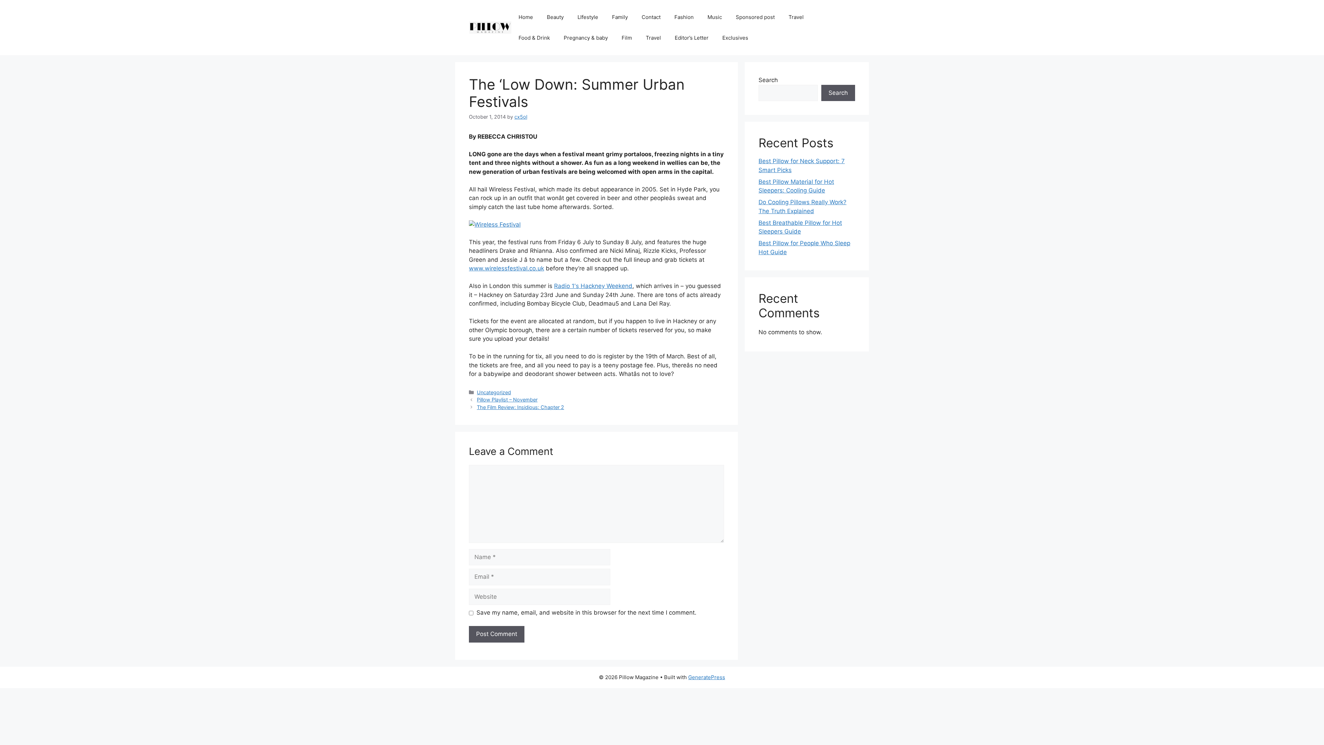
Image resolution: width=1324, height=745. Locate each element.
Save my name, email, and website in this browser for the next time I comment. (586, 612)
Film (627, 37)
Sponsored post (755, 17)
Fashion (684, 17)
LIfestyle (588, 17)
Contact (651, 17)
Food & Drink (534, 37)
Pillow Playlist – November (507, 400)
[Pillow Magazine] (490, 27)
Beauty (555, 17)
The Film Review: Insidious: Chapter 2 (520, 407)
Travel (796, 17)
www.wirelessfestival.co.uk (506, 268)
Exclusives (735, 37)
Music (715, 17)
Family (620, 17)
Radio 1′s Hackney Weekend (593, 285)
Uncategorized (494, 392)
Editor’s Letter (692, 37)
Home (526, 17)
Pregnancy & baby (586, 37)
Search (768, 80)
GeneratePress (706, 677)
